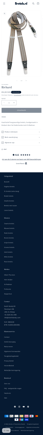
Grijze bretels (8, 243)
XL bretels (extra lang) (11, 191)
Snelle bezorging (10, 342)
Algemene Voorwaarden (12, 351)
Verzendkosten (17, 95)
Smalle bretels (9, 201)
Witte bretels (8, 257)
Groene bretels (9, 247)
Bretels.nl (11, 424)
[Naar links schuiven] (17, 80)
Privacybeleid (9, 427)
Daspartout (8, 294)
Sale (5, 398)
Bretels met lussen (10, 206)
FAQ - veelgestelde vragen (13, 388)
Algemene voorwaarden (32, 427)
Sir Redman (8, 284)
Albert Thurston (9, 275)
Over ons (7, 384)
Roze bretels (8, 262)
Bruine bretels (9, 238)
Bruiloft (6, 182)
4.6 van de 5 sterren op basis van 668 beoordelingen (21, 159)
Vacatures (7, 393)
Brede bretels (8, 196)
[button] (4, 3)
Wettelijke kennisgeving (12, 370)
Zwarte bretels (9, 223)
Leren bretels (8, 210)
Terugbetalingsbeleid (11, 356)
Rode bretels (8, 233)
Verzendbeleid (9, 366)
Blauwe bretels (9, 228)
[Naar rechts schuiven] (26, 80)
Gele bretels (8, 252)
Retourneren (8, 346)
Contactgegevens (20, 427)
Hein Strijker (8, 280)
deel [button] (5, 149)
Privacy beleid (8, 361)
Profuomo (7, 289)
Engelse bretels (9, 186)
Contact (6, 337)
